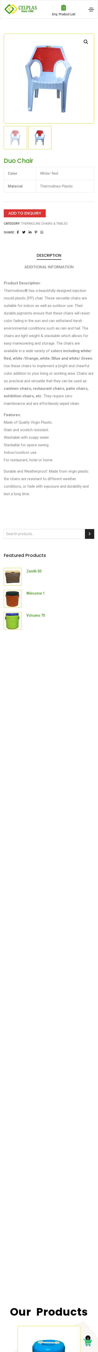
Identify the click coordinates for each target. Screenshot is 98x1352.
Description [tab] (49, 255)
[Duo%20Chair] (18, 232)
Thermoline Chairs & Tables (44, 223)
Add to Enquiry (24, 213)
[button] (85, 41)
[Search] (89, 534)
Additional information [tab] (49, 267)
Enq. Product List (63, 14)
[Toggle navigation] (91, 9)
